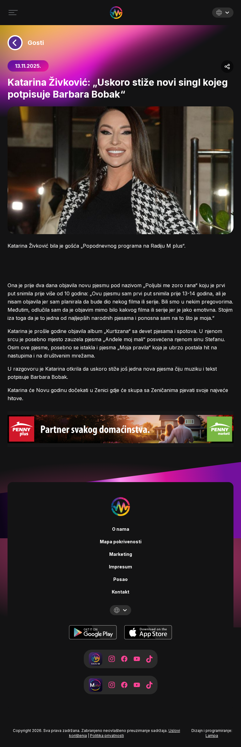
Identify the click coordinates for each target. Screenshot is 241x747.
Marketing (120, 554)
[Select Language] (222, 13)
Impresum (120, 566)
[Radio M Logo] (116, 12)
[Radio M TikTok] (149, 659)
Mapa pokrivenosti (121, 541)
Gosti (36, 42)
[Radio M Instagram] (112, 659)
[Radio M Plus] (95, 685)
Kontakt (120, 591)
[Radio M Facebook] (124, 659)
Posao (120, 579)
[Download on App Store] (148, 632)
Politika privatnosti (107, 735)
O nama (120, 529)
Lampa (212, 735)
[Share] (227, 66)
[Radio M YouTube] (137, 659)
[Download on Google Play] (93, 632)
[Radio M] (95, 659)
